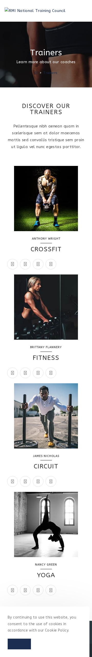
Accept (19, 644)
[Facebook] (25, 264)
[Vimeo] (38, 481)
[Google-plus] (38, 264)
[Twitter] (12, 264)
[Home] (36, 73)
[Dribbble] (38, 372)
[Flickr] (50, 372)
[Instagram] (50, 264)
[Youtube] (12, 481)
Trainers (50, 73)
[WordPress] (50, 590)
